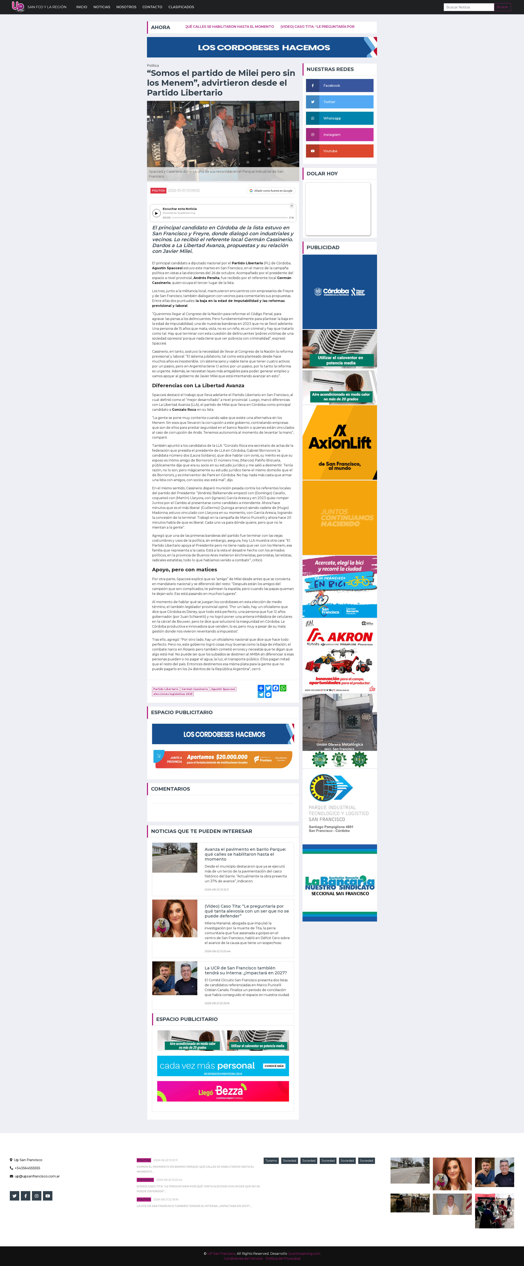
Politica (158, 190)
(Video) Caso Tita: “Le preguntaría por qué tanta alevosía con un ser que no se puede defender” (292, 27)
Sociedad (289, 1160)
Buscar (502, 7)
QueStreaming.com (304, 1254)
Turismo (271, 1160)
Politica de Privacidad (283, 1258)
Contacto (152, 7)
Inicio (81, 7)
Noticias (101, 7)
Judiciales (145, 1179)
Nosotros (126, 7)
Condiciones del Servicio (243, 1258)
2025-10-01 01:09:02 (184, 190)
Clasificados (181, 7)
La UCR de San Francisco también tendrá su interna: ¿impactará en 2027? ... (194, 1205)
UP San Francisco (221, 1254)
